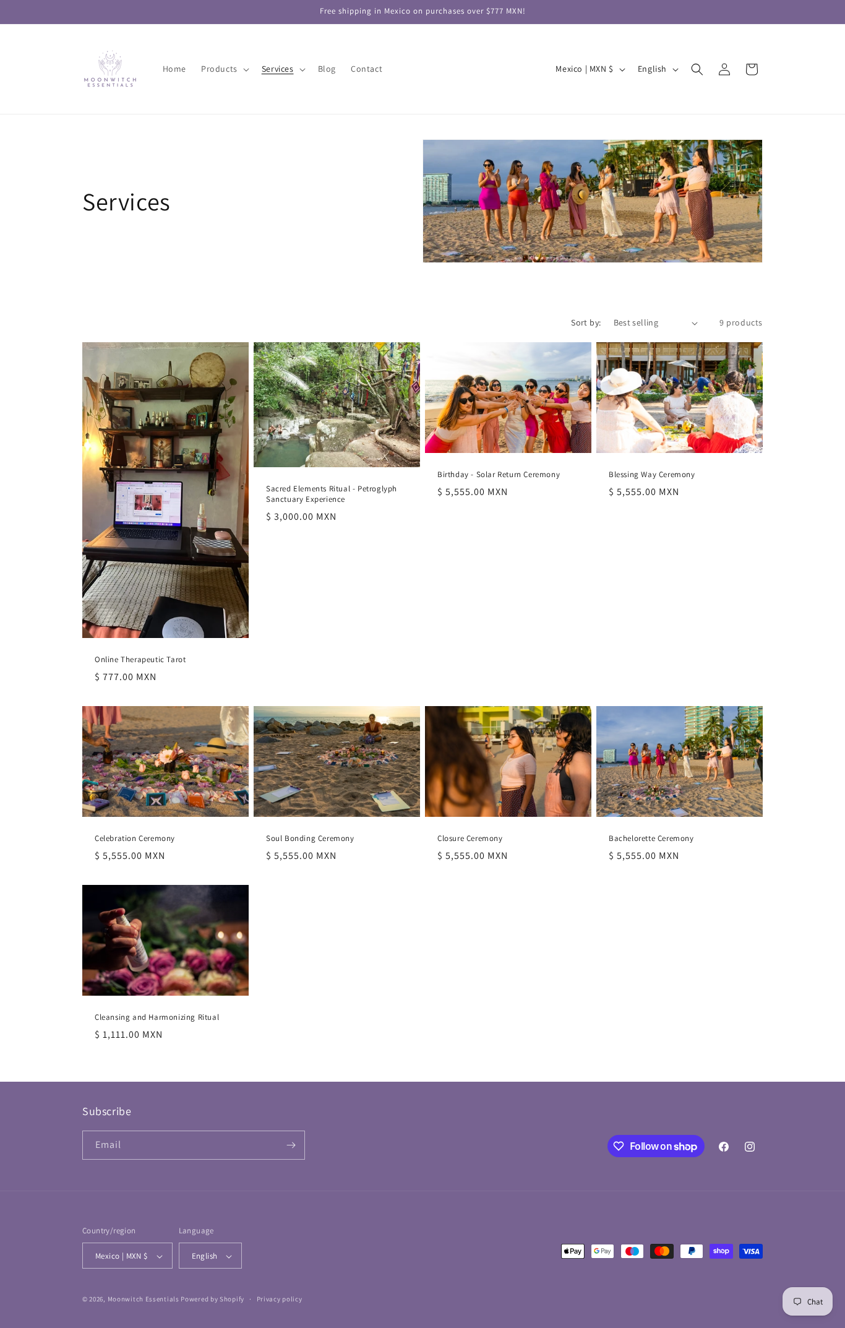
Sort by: (586, 322)
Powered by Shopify (212, 1299)
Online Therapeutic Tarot (140, 660)
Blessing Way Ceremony (652, 475)
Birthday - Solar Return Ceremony (498, 475)
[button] (224, 69)
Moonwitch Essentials (143, 1299)
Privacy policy (279, 1299)
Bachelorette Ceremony (651, 838)
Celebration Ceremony (135, 838)
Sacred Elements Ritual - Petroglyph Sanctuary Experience (331, 494)
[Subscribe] (290, 1145)
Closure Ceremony (470, 838)
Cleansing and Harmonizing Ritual (157, 1018)
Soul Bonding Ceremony (310, 838)
